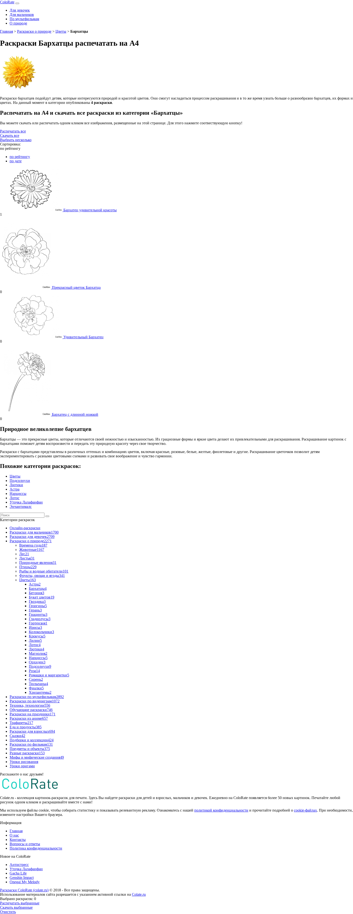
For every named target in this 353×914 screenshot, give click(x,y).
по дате (16, 161)
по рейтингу (20, 157)
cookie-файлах (305, 810)
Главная (6, 31)
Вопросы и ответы (25, 844)
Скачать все (9, 135)
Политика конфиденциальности (36, 848)
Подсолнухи (20, 481)
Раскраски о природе (34, 31)
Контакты (18, 840)
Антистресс (19, 865)
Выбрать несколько (15, 140)
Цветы (60, 31)
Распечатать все (13, 131)
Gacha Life (18, 873)
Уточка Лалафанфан (26, 502)
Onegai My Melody (25, 882)
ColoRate (7, 2)
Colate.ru (139, 894)
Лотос (14, 498)
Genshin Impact (22, 878)
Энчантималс (21, 506)
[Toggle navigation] (17, 3)
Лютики (16, 485)
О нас (14, 835)
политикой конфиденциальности (221, 810)
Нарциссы (18, 494)
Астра (14, 489)
